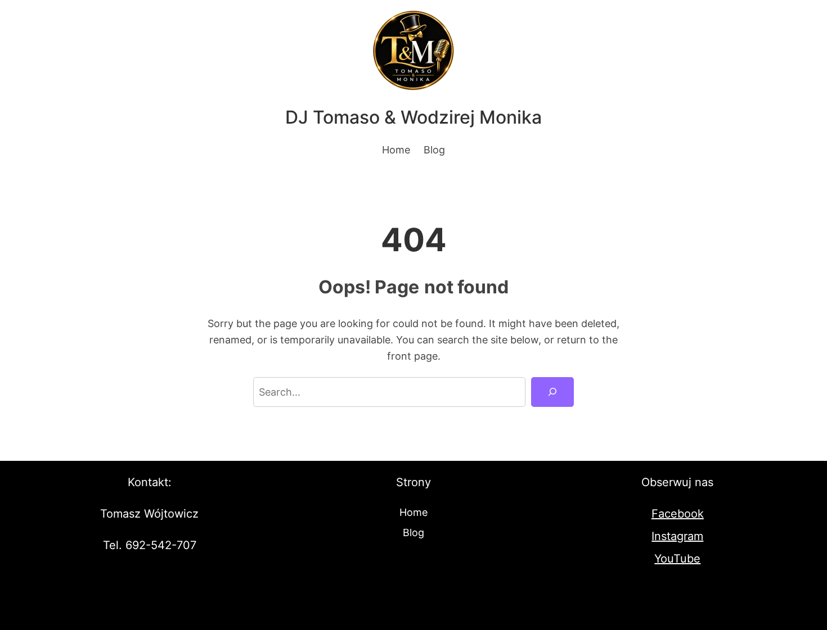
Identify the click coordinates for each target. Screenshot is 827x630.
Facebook (677, 513)
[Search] (552, 391)
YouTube (677, 558)
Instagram (677, 536)
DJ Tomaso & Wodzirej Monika (413, 117)
